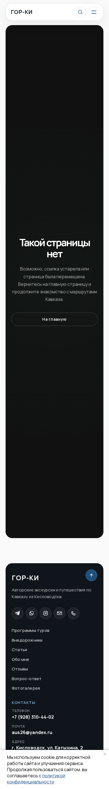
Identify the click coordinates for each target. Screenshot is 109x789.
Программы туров (30, 630)
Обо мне (20, 659)
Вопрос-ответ (27, 679)
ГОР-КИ (21, 12)
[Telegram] (17, 613)
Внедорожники (27, 640)
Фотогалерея (26, 688)
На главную (54, 319)
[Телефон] (73, 613)
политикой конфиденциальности (36, 779)
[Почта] (59, 613)
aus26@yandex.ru (32, 730)
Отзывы (20, 669)
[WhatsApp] (31, 613)
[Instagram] (45, 613)
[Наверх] (91, 575)
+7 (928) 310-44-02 (33, 714)
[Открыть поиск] (80, 12)
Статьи (19, 650)
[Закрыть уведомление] (105, 754)
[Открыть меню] (94, 12)
